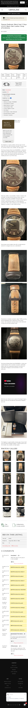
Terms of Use (7, 683)
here (9, 19)
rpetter (21, 621)
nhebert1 (23, 571)
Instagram (20, 681)
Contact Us (8, 687)
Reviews (14, 673)
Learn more (8, 141)
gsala (22, 603)
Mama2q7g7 (8, 89)
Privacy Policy (7, 681)
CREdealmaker (14, 646)
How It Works (14, 667)
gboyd (22, 576)
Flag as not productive (18, 563)
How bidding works (6, 545)
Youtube (20, 687)
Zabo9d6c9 (13, 555)
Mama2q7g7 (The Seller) (17, 633)
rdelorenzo (23, 616)
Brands (14, 669)
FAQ (7, 685)
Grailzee (14, 10)
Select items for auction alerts (13, 6)
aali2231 (22, 567)
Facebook (20, 683)
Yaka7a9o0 (23, 589)
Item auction (15, 545)
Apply (22, 2)
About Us (14, 665)
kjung (21, 625)
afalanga (23, 607)
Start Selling (14, 671)
